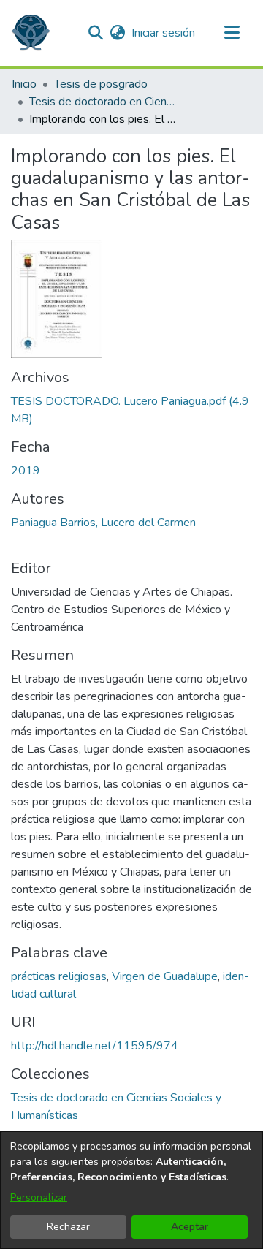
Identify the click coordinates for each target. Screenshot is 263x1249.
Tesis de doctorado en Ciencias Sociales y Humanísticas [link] (102, 102)
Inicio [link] (24, 84)
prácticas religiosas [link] (59, 976)
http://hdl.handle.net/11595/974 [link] (94, 1046)
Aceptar (189, 1227)
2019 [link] (25, 471)
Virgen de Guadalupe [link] (165, 976)
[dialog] (131, 1190)
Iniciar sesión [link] (164, 33)
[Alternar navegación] (231, 33)
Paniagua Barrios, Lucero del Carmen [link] (103, 523)
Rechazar (68, 1227)
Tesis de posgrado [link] (101, 84)
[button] (30, 33)
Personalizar (38, 1197)
